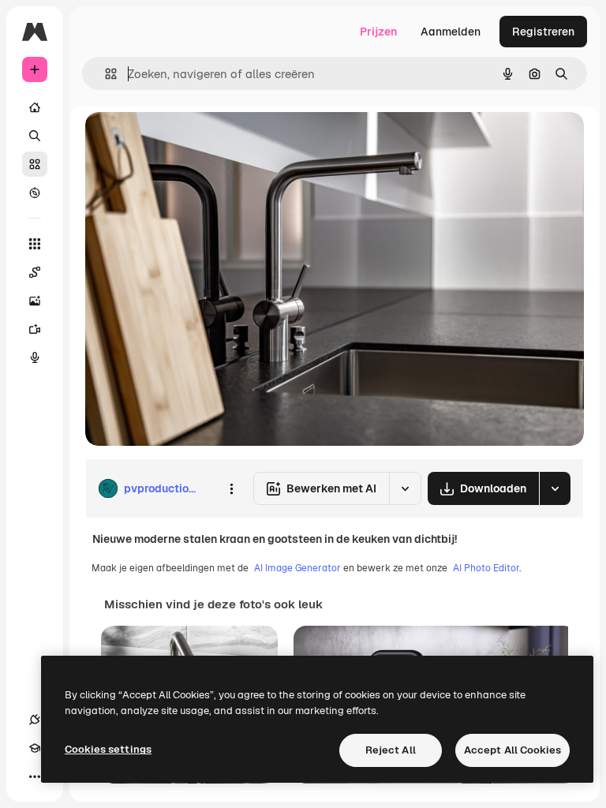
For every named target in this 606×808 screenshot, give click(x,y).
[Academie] (34, 748)
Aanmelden (451, 31)
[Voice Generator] (34, 357)
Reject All (390, 750)
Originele (189, 141)
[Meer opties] (231, 488)
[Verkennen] (34, 192)
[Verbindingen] (34, 719)
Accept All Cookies (512, 750)
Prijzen (378, 31)
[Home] (34, 107)
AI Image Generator (297, 568)
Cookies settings (108, 749)
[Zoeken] (34, 135)
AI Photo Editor (486, 568)
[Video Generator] (34, 329)
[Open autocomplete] (104, 74)
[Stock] (34, 164)
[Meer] (34, 776)
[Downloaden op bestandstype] (554, 488)
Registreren (543, 31)
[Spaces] (34, 272)
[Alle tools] (34, 243)
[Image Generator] (34, 300)
